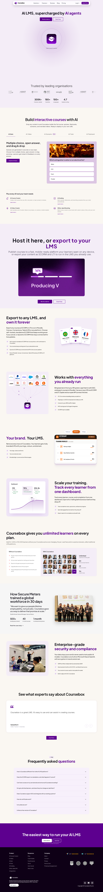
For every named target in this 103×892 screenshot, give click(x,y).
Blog (58, 3)
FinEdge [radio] (84, 431)
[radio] (71, 164)
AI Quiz (11, 861)
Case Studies (31, 858)
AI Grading (11, 866)
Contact (46, 858)
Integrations (12, 871)
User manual (31, 866)
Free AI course (31, 861)
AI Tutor (11, 863)
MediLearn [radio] (68, 431)
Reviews (52, 3)
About (45, 856)
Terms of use (47, 863)
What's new (31, 868)
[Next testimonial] (90, 725)
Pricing (64, 3)
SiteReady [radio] (76, 431)
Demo (29, 863)
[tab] (10, 134)
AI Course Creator (13, 856)
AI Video (11, 858)
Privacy (46, 861)
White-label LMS (13, 868)
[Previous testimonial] (86, 725)
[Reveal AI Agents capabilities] (51, 39)
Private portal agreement (50, 866)
